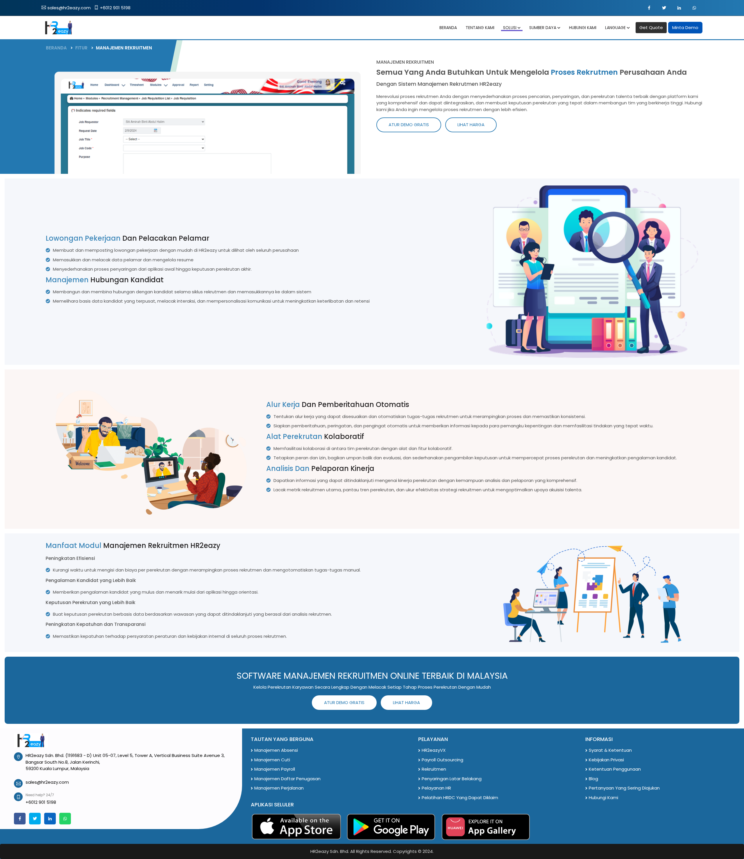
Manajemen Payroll (274, 769)
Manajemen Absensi (276, 750)
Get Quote (651, 27)
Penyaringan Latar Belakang (452, 779)
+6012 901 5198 (115, 8)
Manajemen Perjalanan (279, 788)
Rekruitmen (434, 769)
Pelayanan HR (436, 788)
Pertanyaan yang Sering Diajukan (624, 788)
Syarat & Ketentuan (610, 750)
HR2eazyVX (434, 750)
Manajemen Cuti (272, 760)
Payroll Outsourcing (442, 760)
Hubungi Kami (603, 797)
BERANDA (56, 48)
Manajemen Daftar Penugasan (287, 779)
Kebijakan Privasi (606, 760)
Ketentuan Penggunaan (615, 769)
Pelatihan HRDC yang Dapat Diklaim (460, 797)
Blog (593, 779)
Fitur (81, 48)
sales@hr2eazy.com (69, 8)
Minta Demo (685, 27)
